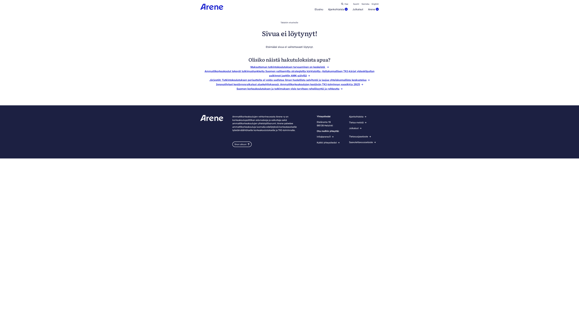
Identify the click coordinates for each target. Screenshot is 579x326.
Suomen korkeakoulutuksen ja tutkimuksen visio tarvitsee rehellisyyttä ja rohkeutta (288, 89)
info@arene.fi (324, 136)
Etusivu (319, 9)
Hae (346, 4)
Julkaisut (358, 9)
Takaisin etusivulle (289, 22)
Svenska (365, 4)
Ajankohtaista (336, 9)
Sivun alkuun (240, 144)
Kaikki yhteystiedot (327, 142)
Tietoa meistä (356, 122)
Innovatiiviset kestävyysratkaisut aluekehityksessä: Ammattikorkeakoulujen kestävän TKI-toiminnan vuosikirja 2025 (288, 84)
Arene (371, 9)
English (375, 4)
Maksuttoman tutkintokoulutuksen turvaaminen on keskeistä (288, 67)
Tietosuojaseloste (358, 136)
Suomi (356, 4)
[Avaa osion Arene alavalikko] (377, 9)
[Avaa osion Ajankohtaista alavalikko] (346, 9)
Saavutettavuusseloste (361, 142)
